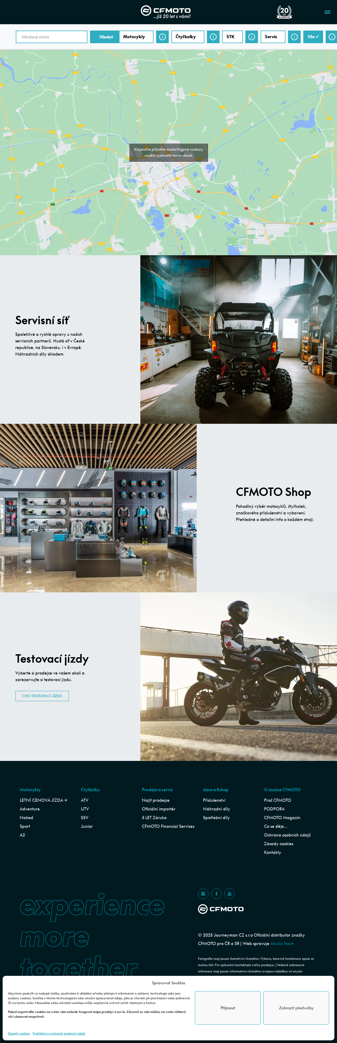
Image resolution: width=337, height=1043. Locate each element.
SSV (84, 817)
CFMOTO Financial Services (168, 826)
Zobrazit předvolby (296, 1007)
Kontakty (272, 852)
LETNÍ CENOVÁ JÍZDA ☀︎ (44, 800)
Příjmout (228, 1007)
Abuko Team (282, 943)
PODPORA (274, 808)
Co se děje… (275, 826)
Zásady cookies (19, 1033)
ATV (84, 800)
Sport (25, 826)
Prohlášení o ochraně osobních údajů (59, 1033)
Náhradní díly (216, 808)
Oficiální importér (158, 808)
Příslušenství (214, 800)
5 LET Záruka (154, 817)
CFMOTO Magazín (282, 817)
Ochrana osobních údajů (287, 835)
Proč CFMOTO (277, 800)
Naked (26, 817)
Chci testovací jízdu (42, 695)
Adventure (30, 808)
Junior (87, 826)
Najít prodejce (156, 800)
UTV (85, 808)
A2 (22, 835)
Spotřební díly (216, 817)
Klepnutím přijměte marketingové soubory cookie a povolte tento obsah (168, 152)
